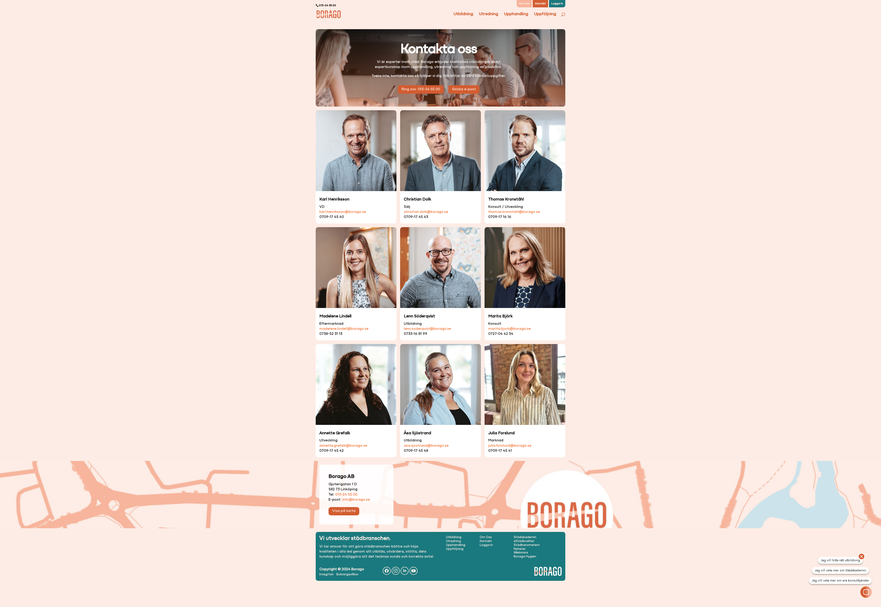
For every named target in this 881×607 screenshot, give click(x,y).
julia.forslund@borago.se (509, 446)
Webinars (521, 552)
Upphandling (516, 14)
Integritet (326, 574)
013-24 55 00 (346, 495)
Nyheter (520, 549)
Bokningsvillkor (347, 574)
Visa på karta (344, 511)
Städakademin (525, 537)
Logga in (557, 3)
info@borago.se (356, 500)
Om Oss (524, 3)
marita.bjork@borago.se (509, 329)
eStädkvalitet (524, 541)
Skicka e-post (464, 89)
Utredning (488, 14)
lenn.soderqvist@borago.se (427, 329)
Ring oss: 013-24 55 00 (420, 89)
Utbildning (463, 14)
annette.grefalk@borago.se (343, 446)
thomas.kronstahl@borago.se (514, 212)
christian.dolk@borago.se (426, 212)
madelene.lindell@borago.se (343, 329)
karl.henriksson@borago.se (342, 212)
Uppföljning (545, 14)
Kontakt (540, 3)
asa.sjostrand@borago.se (426, 446)
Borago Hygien (525, 556)
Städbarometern (527, 545)
